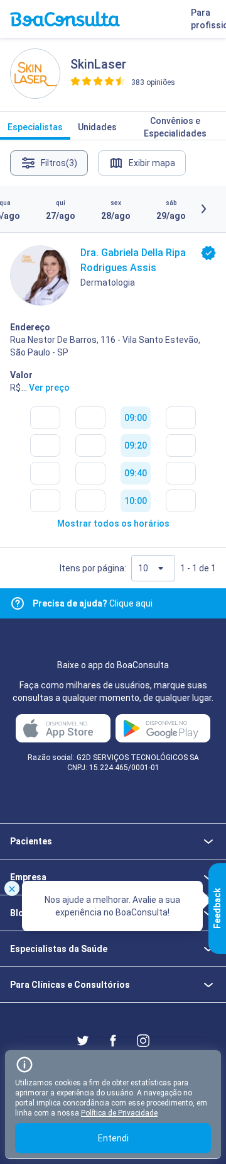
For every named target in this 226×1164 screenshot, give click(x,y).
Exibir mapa (152, 163)
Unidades (97, 127)
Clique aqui (93, 603)
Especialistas (35, 127)
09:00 (135, 418)
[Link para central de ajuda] (17, 603)
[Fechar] (11, 888)
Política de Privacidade (119, 1113)
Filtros (59, 163)
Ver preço (49, 388)
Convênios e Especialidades (175, 127)
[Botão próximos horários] (203, 209)
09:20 (135, 445)
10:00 (135, 501)
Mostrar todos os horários (113, 523)
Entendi (113, 1138)
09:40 (135, 473)
